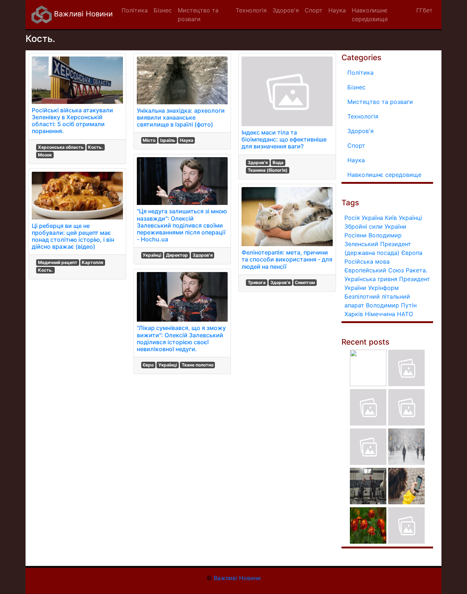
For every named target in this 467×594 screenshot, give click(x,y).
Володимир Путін (391, 305)
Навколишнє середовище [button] (370, 15)
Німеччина (380, 314)
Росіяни (355, 235)
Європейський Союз (374, 270)
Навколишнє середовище (384, 174)
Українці (152, 255)
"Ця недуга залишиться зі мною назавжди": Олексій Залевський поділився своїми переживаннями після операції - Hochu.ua (182, 225)
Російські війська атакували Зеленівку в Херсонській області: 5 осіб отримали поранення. (72, 120)
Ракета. (416, 270)
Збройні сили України (375, 226)
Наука (186, 140)
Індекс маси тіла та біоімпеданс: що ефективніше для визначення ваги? (284, 139)
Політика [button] (134, 10)
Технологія (362, 116)
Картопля (92, 262)
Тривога (257, 282)
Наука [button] (337, 10)
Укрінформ (383, 287)
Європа (411, 252)
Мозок (45, 155)
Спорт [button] (314, 10)
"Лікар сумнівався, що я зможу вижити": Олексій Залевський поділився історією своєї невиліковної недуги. (181, 338)
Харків (353, 314)
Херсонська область (61, 147)
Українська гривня (370, 279)
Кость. (95, 147)
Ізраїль (167, 140)
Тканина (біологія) (267, 170)
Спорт (356, 145)
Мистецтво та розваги (380, 101)
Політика (360, 72)
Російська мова (367, 261)
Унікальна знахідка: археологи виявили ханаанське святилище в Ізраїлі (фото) (181, 117)
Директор (177, 255)
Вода (278, 162)
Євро (148, 365)
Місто (149, 140)
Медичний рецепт (57, 262)
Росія (352, 217)
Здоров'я (203, 255)
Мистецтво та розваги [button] (198, 15)
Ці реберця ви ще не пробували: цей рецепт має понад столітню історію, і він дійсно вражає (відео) (73, 236)
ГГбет (424, 10)
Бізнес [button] (163, 10)
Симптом (305, 282)
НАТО (405, 314)
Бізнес (356, 87)
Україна (372, 217)
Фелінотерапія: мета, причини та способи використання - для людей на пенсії (287, 259)
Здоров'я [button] (286, 10)
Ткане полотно (197, 365)
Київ (391, 217)
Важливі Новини (82, 13)
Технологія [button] (251, 10)
